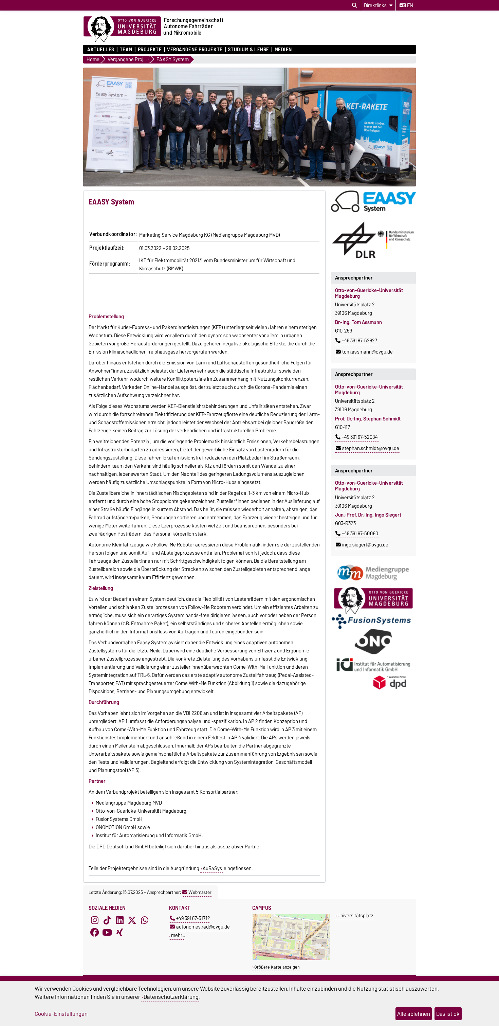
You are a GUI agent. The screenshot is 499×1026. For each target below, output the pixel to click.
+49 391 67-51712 (193, 918)
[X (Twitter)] (132, 920)
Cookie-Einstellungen (61, 1014)
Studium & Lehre (248, 50)
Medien (283, 50)
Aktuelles (100, 50)
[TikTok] (107, 920)
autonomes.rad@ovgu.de (203, 926)
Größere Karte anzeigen (277, 967)
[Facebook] (95, 932)
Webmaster (199, 892)
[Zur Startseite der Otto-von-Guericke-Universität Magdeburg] (122, 29)
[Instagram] (95, 920)
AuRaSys (212, 868)
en (409, 5)
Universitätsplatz (355, 915)
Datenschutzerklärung (171, 997)
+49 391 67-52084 (360, 437)
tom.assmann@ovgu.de (367, 352)
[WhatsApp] (144, 920)
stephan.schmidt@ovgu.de (370, 448)
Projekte (150, 50)
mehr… (178, 935)
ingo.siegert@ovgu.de (365, 545)
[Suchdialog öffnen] (354, 5)
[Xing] (120, 932)
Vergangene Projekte (195, 50)
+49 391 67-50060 (360, 533)
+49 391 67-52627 (359, 341)
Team (126, 50)
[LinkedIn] (120, 920)
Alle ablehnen (413, 1014)
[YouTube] (107, 932)
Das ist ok (448, 1014)
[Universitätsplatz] (291, 958)
